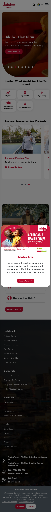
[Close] (45, 230)
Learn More (24, 281)
